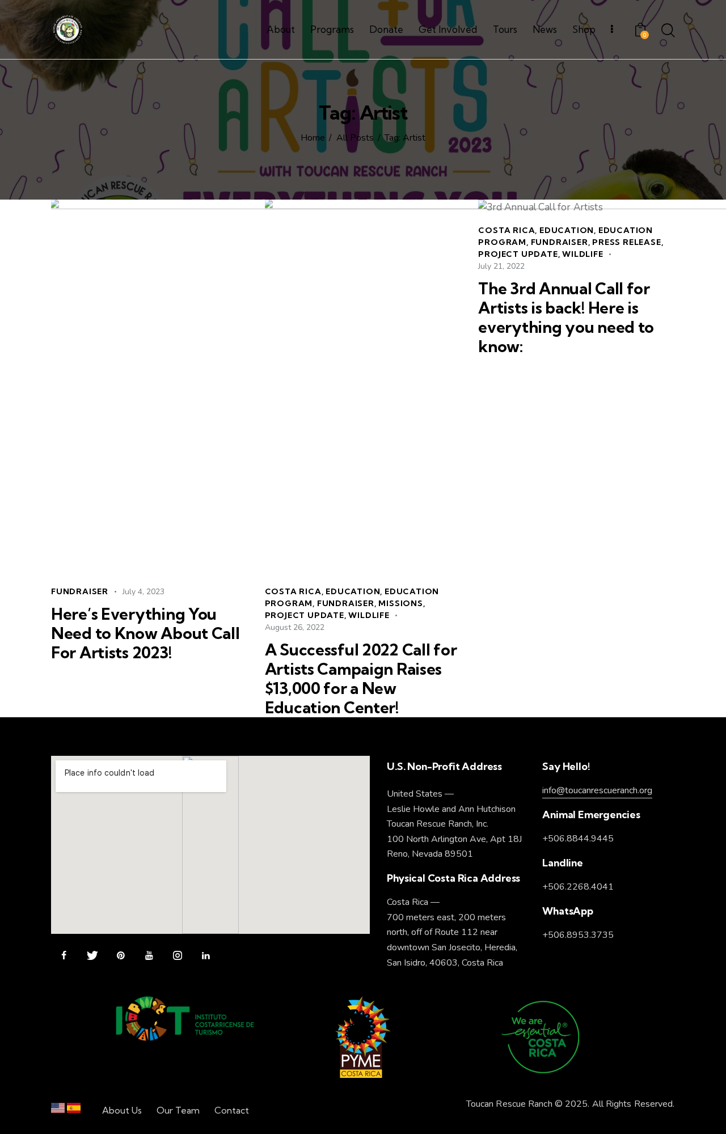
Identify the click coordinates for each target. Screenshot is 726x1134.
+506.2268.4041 (578, 887)
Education (353, 591)
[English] (58, 1110)
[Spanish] (74, 1110)
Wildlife (368, 615)
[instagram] (177, 955)
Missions (400, 603)
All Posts (355, 138)
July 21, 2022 (501, 266)
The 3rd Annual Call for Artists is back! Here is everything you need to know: (566, 317)
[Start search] (668, 31)
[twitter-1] (92, 955)
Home (313, 138)
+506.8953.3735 (578, 935)
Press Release (626, 242)
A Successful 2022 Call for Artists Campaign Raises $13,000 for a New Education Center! (361, 678)
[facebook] (64, 955)
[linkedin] (205, 955)
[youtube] (149, 955)
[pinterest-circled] (120, 955)
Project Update (304, 615)
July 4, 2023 (143, 591)
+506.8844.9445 (578, 838)
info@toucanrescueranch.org (597, 790)
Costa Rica (293, 591)
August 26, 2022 (294, 627)
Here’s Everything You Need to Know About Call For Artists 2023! (145, 633)
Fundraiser (79, 591)
